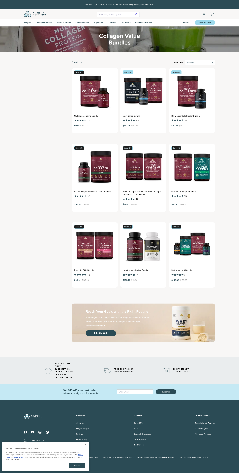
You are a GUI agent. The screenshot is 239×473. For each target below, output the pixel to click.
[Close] (85, 444)
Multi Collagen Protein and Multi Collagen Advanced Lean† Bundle (142, 193)
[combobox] (118, 14)
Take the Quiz (205, 22)
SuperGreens (100, 22)
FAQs (136, 428)
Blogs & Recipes (82, 428)
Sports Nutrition (64, 22)
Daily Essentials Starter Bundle (185, 116)
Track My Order (140, 439)
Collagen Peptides (44, 22)
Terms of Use (18, 457)
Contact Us (138, 423)
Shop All (27, 22)
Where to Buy (81, 439)
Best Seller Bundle (131, 116)
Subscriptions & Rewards (205, 423)
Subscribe (166, 392)
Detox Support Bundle (181, 270)
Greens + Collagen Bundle (183, 191)
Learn (186, 22)
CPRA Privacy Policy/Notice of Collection (118, 457)
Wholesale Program (203, 434)
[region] (45, 456)
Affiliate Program (201, 428)
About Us (80, 423)
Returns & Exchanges (142, 434)
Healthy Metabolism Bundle (136, 270)
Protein (113, 22)
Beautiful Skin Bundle (84, 270)
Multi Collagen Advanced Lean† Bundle (92, 191)
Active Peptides (82, 22)
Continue (77, 466)
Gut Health (126, 22)
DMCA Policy (139, 445)
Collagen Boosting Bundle (86, 116)
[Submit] (137, 14)
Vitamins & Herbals (143, 22)
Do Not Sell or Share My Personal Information (155, 457)
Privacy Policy (92, 457)
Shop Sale (123, 6)
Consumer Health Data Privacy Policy (193, 457)
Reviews (79, 434)
